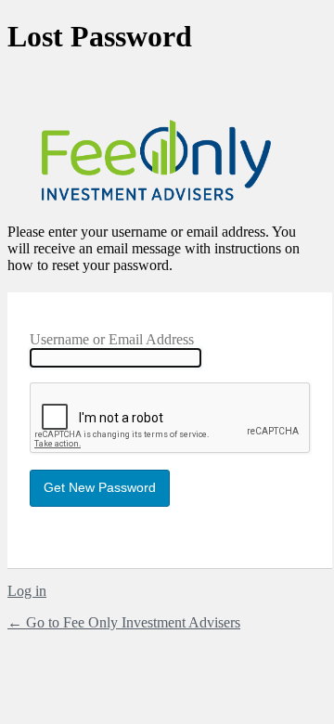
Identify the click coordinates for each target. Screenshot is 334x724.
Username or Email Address (112, 339)
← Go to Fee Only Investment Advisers (123, 622)
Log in (26, 591)
